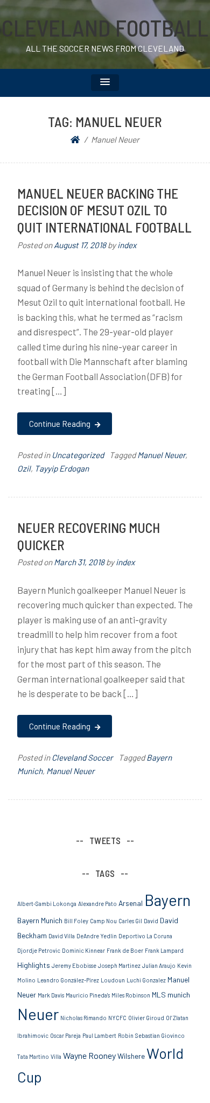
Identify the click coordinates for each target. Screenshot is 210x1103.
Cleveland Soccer (82, 757)
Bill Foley (76, 920)
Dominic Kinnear (83, 950)
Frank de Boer (125, 950)
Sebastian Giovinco (160, 1035)
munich (178, 994)
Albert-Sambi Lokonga (46, 903)
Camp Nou (103, 920)
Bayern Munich (39, 920)
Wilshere (131, 1055)
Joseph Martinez (119, 965)
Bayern (167, 899)
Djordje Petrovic (38, 950)
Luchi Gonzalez (146, 979)
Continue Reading (60, 423)
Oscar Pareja (65, 1035)
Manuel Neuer (161, 455)
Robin (126, 1035)
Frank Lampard (164, 950)
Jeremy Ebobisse (74, 965)
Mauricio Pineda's (88, 995)
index (126, 245)
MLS (159, 994)
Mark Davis (51, 995)
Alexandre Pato (97, 903)
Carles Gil (130, 920)
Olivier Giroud (146, 1017)
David (151, 920)
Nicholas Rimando (83, 1017)
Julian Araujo (159, 965)
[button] (105, 82)
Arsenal (130, 903)
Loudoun (113, 979)
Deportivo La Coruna (145, 935)
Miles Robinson (130, 995)
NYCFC (117, 1017)
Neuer (38, 1013)
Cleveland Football (105, 27)
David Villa (61, 935)
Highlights (33, 964)
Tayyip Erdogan (61, 468)
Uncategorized (78, 455)
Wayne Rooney (89, 1055)
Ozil (24, 468)
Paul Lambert (99, 1035)
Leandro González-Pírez (68, 979)
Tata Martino (33, 1056)
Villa (56, 1056)
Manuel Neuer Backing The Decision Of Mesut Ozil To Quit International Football (104, 210)
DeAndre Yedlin (96, 935)
